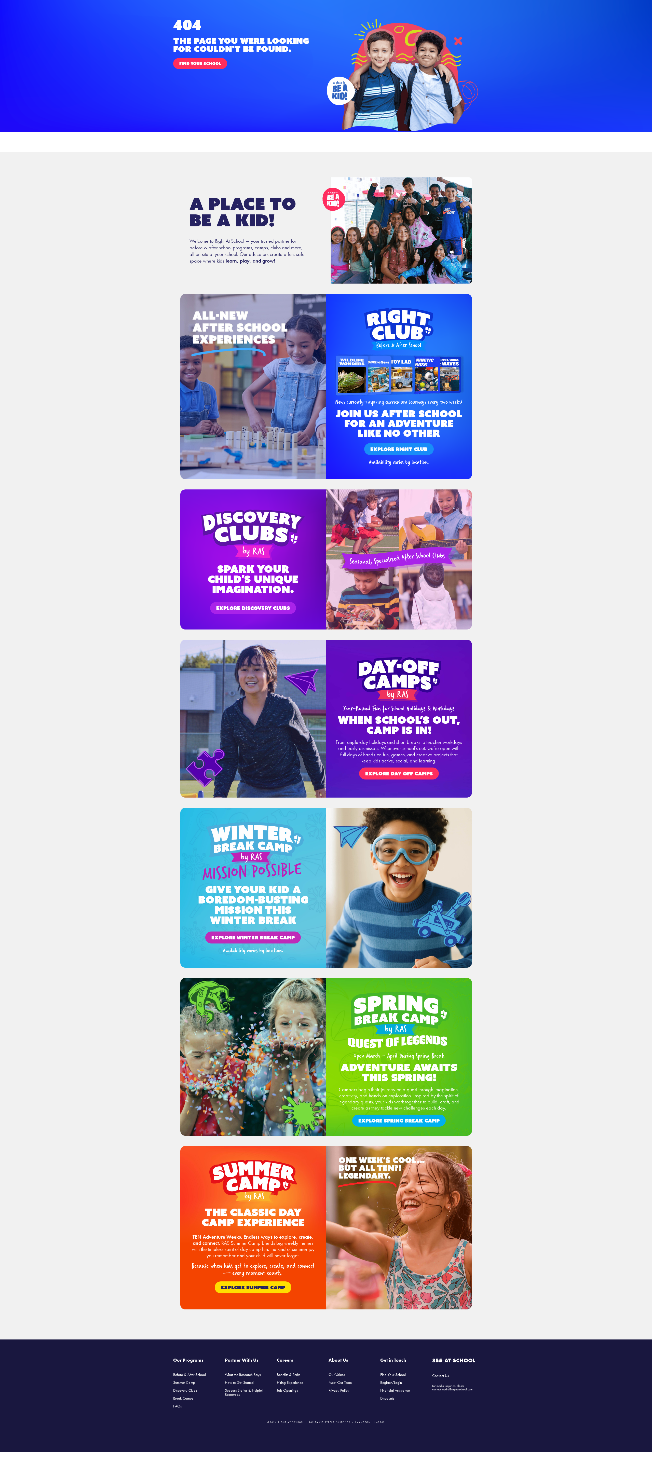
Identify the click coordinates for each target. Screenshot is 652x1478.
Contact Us (440, 1375)
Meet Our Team (340, 1382)
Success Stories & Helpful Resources (244, 1392)
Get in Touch (393, 1360)
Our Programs (188, 1360)
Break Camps (183, 1398)
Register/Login (391, 1382)
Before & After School (189, 1374)
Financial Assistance (395, 1390)
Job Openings (287, 1390)
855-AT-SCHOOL (453, 1360)
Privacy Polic (338, 1390)
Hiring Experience (290, 1382)
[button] (200, 63)
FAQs (177, 1406)
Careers (285, 1360)
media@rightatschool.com (457, 1389)
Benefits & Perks (288, 1374)
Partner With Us (242, 1360)
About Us (338, 1360)
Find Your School (393, 1374)
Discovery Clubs (185, 1390)
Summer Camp (184, 1382)
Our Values (337, 1374)
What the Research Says (243, 1374)
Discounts (387, 1398)
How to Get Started (239, 1382)
